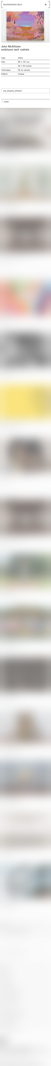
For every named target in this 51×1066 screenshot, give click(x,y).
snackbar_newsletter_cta (38, 1064)
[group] (25, 26)
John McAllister (11, 46)
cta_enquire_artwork (12, 91)
